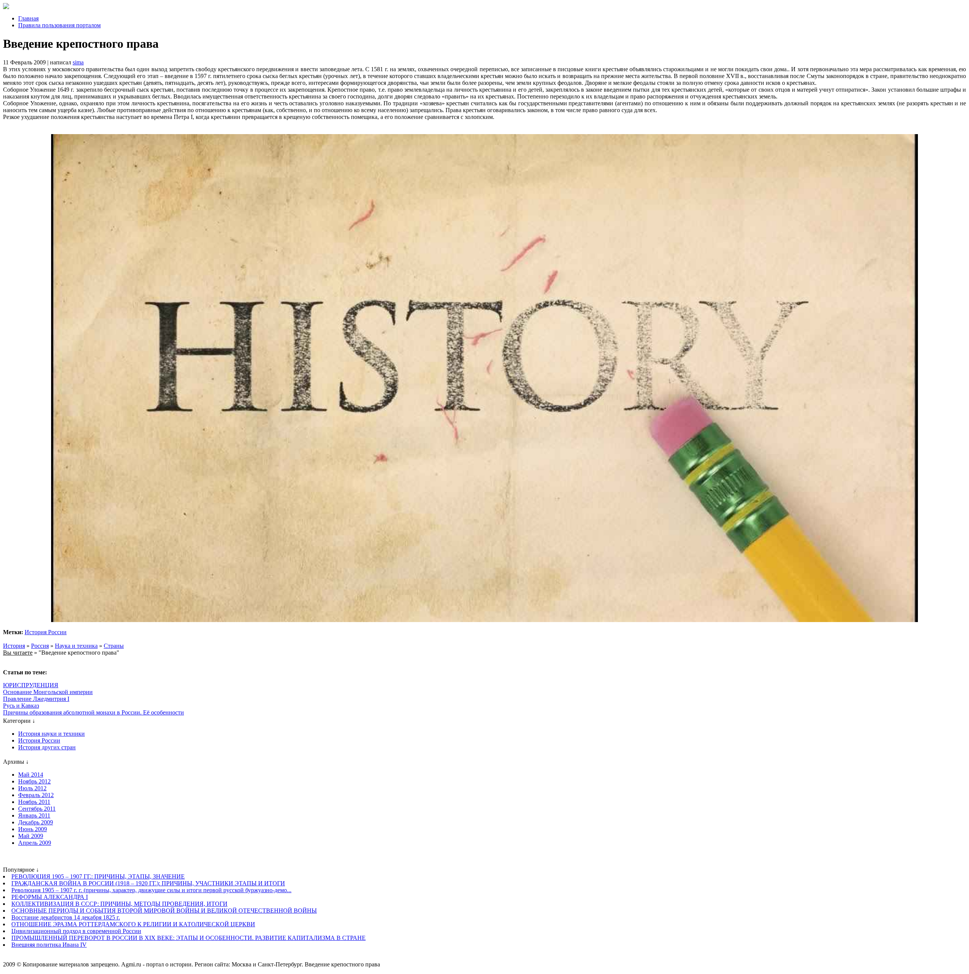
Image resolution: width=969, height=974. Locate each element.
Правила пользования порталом (59, 25)
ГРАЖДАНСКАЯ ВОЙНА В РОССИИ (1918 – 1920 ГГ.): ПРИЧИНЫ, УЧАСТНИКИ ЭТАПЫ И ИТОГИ (148, 883)
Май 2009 (30, 836)
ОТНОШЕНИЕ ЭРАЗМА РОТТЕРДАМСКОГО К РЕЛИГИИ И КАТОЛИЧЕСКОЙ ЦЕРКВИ (133, 924)
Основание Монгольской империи (48, 692)
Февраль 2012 (36, 795)
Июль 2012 (32, 788)
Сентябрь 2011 (37, 808)
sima (78, 62)
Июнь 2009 (32, 829)
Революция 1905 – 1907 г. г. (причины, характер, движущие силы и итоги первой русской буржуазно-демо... (151, 890)
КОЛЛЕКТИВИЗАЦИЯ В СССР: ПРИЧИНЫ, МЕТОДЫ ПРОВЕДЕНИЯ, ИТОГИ (119, 904)
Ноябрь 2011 (34, 802)
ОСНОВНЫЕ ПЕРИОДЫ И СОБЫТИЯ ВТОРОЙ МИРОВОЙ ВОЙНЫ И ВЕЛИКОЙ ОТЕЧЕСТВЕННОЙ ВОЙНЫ (164, 910)
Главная (28, 18)
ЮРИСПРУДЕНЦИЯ (30, 685)
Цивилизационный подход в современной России (76, 931)
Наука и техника (76, 646)
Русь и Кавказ (21, 705)
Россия (40, 646)
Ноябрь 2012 (34, 781)
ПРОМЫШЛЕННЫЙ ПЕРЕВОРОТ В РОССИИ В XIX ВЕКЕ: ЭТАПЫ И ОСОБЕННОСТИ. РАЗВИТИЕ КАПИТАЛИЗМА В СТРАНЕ (188, 938)
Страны (114, 646)
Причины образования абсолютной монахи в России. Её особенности (93, 712)
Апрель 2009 (34, 843)
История (14, 646)
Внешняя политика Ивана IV (49, 944)
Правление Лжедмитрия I (36, 699)
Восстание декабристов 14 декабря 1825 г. (65, 917)
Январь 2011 (34, 815)
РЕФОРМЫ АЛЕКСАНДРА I (49, 897)
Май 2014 (30, 774)
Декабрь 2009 (35, 822)
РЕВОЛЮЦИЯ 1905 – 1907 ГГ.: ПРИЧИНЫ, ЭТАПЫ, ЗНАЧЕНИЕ (98, 876)
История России (46, 632)
